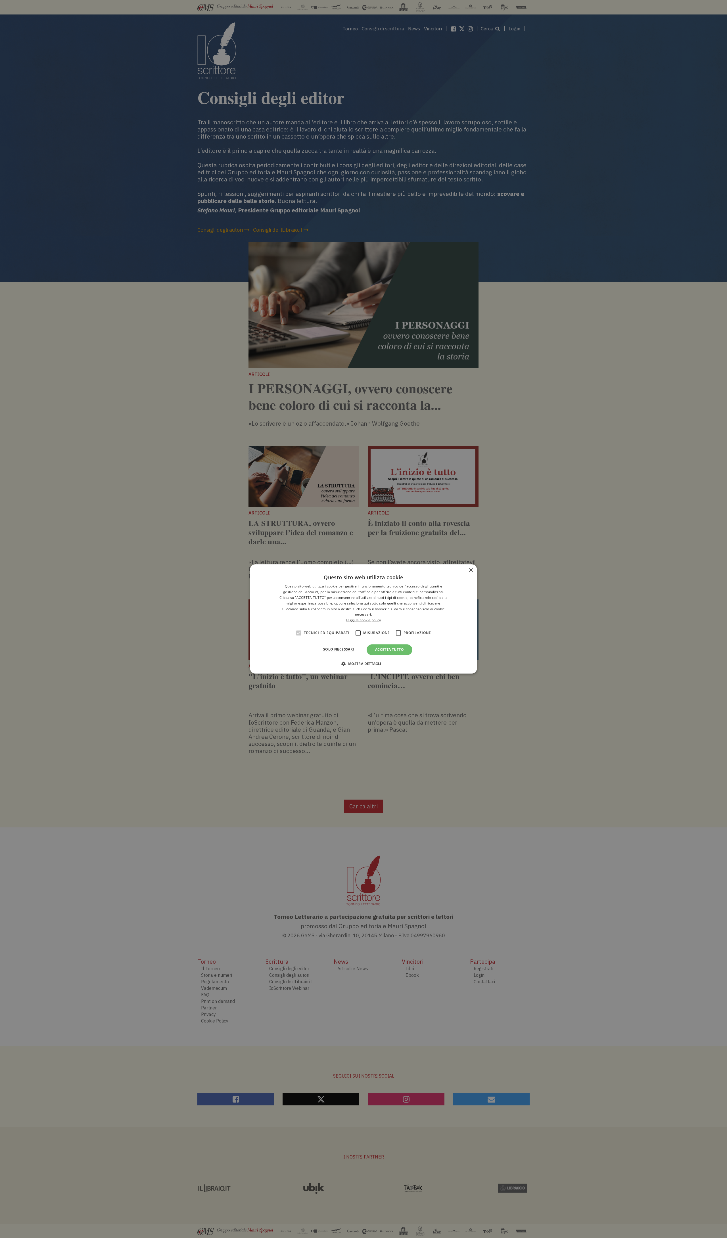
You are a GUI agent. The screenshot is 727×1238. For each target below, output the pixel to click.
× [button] (471, 570)
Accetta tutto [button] (389, 649)
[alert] (363, 619)
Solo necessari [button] (338, 649)
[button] (363, 664)
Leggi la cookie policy (363, 620)
